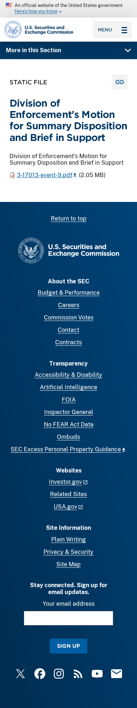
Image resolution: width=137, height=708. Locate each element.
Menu (105, 29)
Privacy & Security (68, 551)
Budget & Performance (69, 292)
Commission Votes (69, 317)
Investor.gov (65, 481)
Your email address (69, 603)
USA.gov (65, 506)
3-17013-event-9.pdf (44, 175)
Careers (68, 305)
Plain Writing (68, 539)
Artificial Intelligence (68, 387)
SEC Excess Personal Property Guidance (66, 449)
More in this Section (33, 50)
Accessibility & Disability (68, 374)
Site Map (68, 564)
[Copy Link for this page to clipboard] (120, 81)
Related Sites (68, 494)
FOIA (69, 399)
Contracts (68, 342)
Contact (68, 329)
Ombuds (68, 436)
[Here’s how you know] (68, 9)
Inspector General (68, 412)
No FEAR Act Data (69, 424)
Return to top (69, 218)
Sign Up (68, 646)
